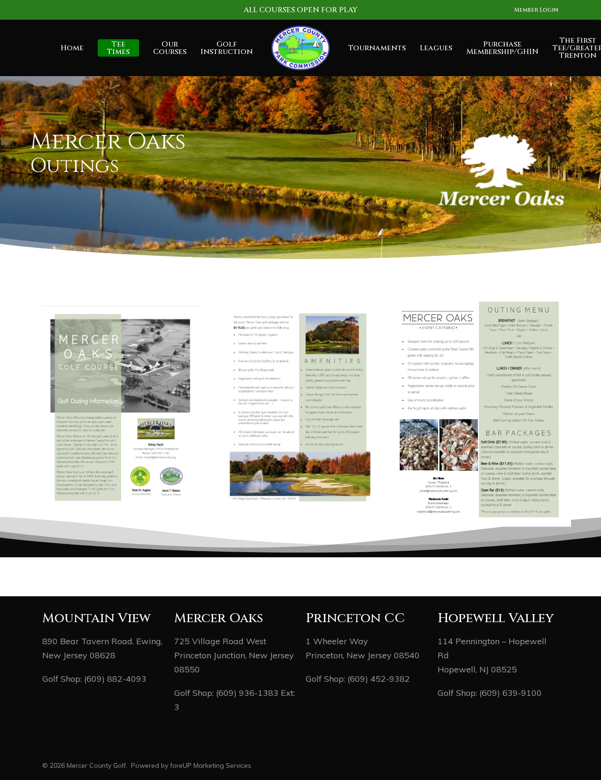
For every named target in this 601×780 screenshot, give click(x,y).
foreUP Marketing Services (210, 765)
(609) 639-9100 (510, 692)
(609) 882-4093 (115, 678)
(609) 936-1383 (247, 692)
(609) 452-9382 (378, 678)
